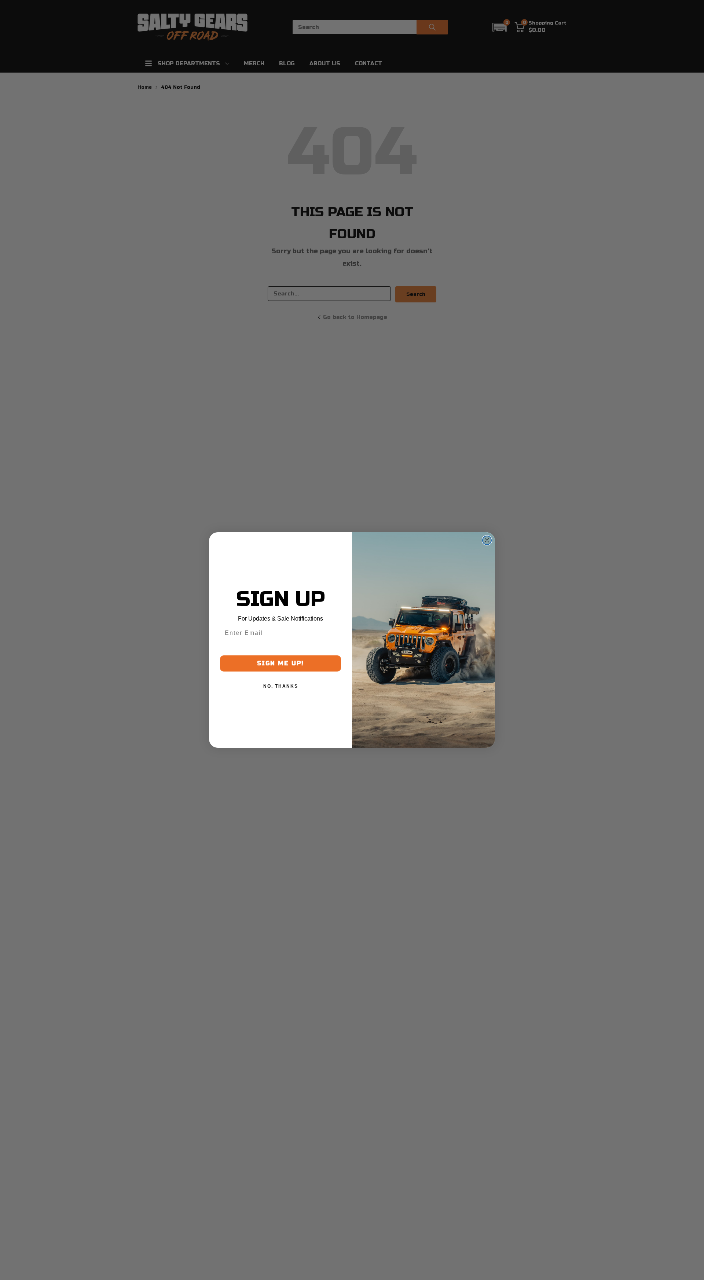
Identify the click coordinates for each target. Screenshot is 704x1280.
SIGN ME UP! (280, 663)
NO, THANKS (280, 686)
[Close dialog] (487, 540)
